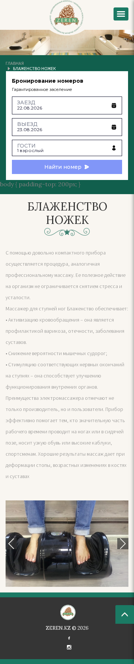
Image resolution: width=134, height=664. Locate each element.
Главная (15, 63)
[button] (11, 543)
